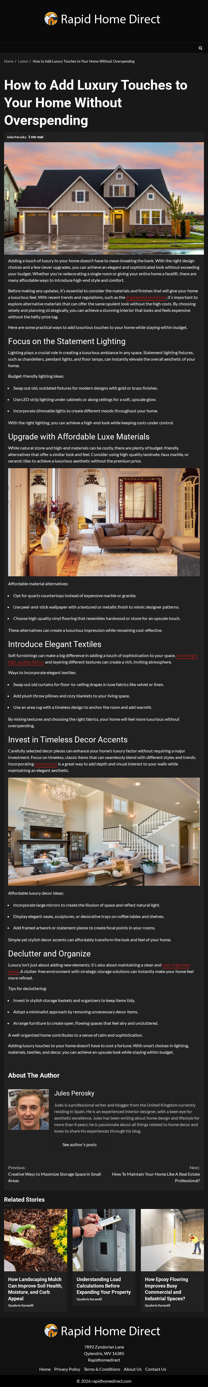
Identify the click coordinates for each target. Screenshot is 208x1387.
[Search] (200, 48)
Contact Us (155, 1369)
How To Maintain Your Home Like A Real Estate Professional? (156, 1174)
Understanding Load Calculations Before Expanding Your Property (104, 1240)
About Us (133, 1369)
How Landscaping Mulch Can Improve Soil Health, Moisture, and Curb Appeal (35, 1240)
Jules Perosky (17, 137)
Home (45, 1369)
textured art (46, 763)
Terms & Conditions (102, 1369)
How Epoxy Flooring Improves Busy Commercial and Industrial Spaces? (172, 1240)
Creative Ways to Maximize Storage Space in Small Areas (54, 1174)
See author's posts (80, 1144)
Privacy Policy (67, 1369)
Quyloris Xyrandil (20, 1305)
